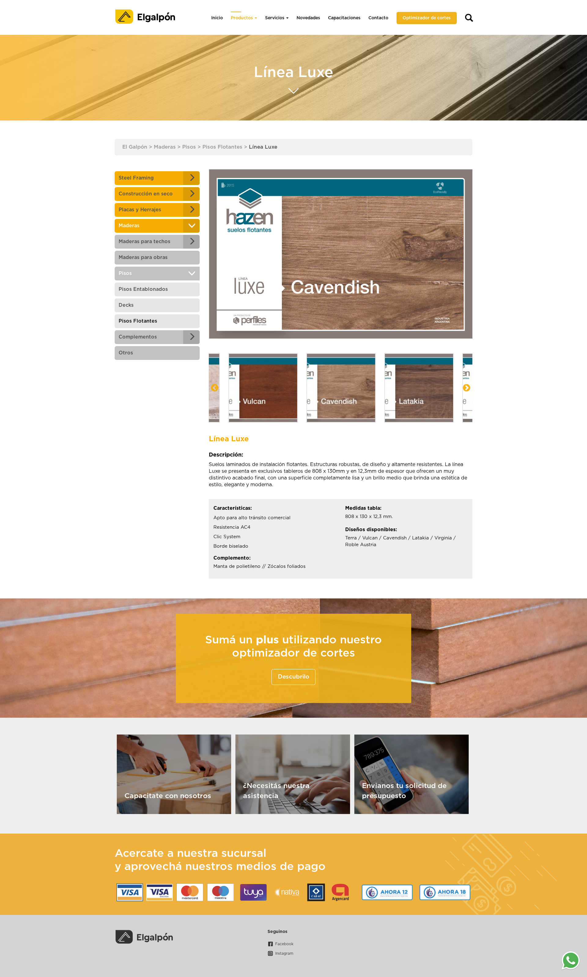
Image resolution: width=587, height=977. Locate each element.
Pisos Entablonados (143, 289)
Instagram (284, 953)
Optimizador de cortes (427, 18)
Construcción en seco (146, 193)
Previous (214, 388)
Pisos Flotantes (138, 321)
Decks (126, 305)
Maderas (129, 225)
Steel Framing (136, 178)
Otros (126, 352)
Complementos (138, 337)
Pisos (125, 273)
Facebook (284, 944)
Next (466, 388)
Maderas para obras (143, 257)
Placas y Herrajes (140, 209)
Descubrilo (293, 677)
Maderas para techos (144, 241)
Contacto (378, 18)
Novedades (308, 18)
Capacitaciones (344, 18)
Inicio (217, 18)
